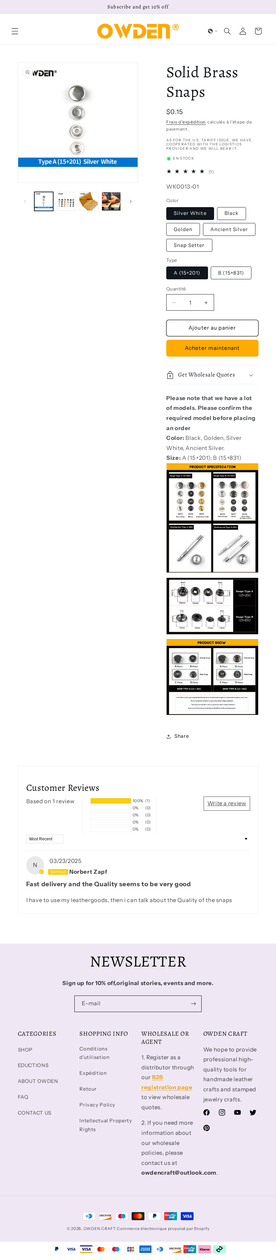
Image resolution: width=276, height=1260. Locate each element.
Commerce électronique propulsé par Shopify (163, 1228)
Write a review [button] (226, 803)
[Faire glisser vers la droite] (130, 201)
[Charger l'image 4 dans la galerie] (111, 201)
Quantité (176, 288)
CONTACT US (34, 1113)
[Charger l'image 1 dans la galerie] (43, 201)
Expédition (93, 1073)
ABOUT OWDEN (38, 1081)
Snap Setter (189, 245)
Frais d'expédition (186, 121)
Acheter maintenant (212, 348)
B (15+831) (231, 273)
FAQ (23, 1097)
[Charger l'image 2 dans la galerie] (66, 201)
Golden (183, 229)
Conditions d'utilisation (94, 1053)
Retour (88, 1089)
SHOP (25, 1050)
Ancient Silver (229, 229)
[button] (15, 31)
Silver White (190, 213)
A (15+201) (187, 273)
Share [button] (181, 736)
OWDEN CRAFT (99, 1228)
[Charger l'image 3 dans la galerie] (88, 201)
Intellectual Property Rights (105, 1125)
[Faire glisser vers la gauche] (25, 201)
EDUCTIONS (33, 1065)
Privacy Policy (97, 1105)
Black (232, 213)
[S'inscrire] (193, 1004)
